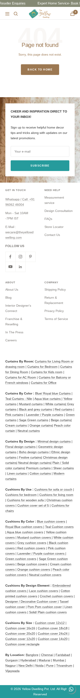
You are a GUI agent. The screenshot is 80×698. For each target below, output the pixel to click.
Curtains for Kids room (46, 372)
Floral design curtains (20, 447)
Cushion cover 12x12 (50, 623)
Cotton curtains (40, 473)
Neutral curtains (29, 430)
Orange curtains (41, 425)
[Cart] (72, 14)
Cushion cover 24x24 (53, 633)
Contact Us (52, 235)
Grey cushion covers (31, 543)
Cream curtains (16, 425)
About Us (11, 289)
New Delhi (25, 665)
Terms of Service (56, 319)
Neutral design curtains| (35, 463)
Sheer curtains (63, 468)
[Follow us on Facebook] (10, 257)
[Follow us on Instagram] (20, 257)
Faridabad (63, 655)
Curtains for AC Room (20, 377)
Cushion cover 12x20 (20, 639)
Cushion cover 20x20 (20, 633)
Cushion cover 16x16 (20, 628)
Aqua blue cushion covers (24, 532)
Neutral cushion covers (45, 575)
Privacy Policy (54, 311)
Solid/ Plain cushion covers (48, 612)
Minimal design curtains (54, 441)
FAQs (48, 219)
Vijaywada (12, 671)
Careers (11, 340)
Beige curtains (61, 420)
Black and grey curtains (35, 409)
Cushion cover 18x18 (53, 628)
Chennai (47, 655)
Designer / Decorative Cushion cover (31, 601)
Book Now (38, 3)
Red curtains (63, 409)
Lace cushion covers (43, 591)
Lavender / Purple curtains (44, 414)
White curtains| (56, 404)
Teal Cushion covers (59, 527)
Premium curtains (38, 468)
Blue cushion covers (51, 521)
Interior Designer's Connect (18, 308)
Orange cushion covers (33, 569)
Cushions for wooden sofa (25, 500)
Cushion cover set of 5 (33, 505)
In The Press (14, 332)
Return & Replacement (53, 300)
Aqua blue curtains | (48, 398)
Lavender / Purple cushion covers (41, 553)
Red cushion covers (31, 548)
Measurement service (54, 200)
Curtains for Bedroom (42, 366)
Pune (50, 665)
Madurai (44, 660)
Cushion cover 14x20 (53, 639)
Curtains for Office (43, 382)
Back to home (40, 69)
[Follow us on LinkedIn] (20, 267)
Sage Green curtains (33, 420)
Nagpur (10, 665)
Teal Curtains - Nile (18, 398)
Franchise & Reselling (13, 321)
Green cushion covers (20, 559)
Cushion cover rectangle (22, 644)
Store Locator (54, 227)
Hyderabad (28, 660)
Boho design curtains (34, 452)
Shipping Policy (55, 289)
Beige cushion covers (32, 564)
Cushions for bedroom (21, 495)
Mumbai (59, 660)
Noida (39, 665)
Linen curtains (17, 473)
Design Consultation (58, 211)
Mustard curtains (31, 404)
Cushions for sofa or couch (53, 489)
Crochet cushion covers (56, 596)
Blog (8, 297)
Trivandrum (64, 665)
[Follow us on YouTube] (10, 267)
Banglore (32, 655)
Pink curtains (14, 414)
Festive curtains (30, 457)
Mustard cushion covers (34, 537)
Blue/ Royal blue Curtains (53, 393)
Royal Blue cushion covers (24, 527)
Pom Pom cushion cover (45, 607)
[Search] (16, 14)
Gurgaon (11, 660)
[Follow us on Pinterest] (30, 257)
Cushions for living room (56, 495)
